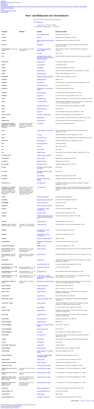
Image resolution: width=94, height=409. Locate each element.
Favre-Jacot (44, 365)
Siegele (42, 339)
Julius (38, 44)
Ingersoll (39, 324)
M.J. (38, 49)
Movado (44, 92)
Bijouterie (47, 241)
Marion (38, 288)
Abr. (42, 196)
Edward (39, 298)
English (6, 12)
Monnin (43, 391)
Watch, (43, 277)
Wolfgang (39, 73)
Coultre (38, 217)
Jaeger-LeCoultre (47, 76)
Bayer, (38, 34)
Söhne (45, 56)
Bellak (41, 44)
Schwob (51, 130)
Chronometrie (40, 356)
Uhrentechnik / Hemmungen (7, 8)
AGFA (49, 56)
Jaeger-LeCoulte (47, 199)
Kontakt (2, 12)
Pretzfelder (42, 34)
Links (15, 10)
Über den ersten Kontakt (26, 6)
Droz (43, 82)
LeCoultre (39, 208)
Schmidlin (42, 307)
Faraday (45, 114)
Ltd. (46, 108)
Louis (47, 130)
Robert (44, 161)
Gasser (40, 70)
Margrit (38, 40)
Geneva (39, 130)
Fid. (49, 178)
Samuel (41, 281)
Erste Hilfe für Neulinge (14, 6)
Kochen (16, 406)
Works (49, 114)
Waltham (39, 79)
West (38, 67)
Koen (43, 394)
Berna (38, 120)
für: (44, 281)
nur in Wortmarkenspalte (45, 26)
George (38, 155)
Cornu (38, 95)
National (52, 277)
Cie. (44, 70)
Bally (42, 345)
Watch (42, 79)
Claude (38, 359)
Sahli (44, 152)
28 (92, 400)
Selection (39, 277)
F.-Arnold (39, 82)
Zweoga (39, 149)
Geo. (38, 183)
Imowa (38, 111)
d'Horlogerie (49, 215)
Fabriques (39, 92)
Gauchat (39, 180)
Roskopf (43, 50)
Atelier (41, 241)
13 (89, 400)
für (44, 241)
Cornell (38, 291)
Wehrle (41, 56)
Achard (42, 155)
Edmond (39, 161)
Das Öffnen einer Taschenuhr (66, 6)
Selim (38, 281)
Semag (38, 178)
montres (39, 50)
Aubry (38, 64)
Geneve (44, 245)
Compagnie (48, 155)
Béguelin (43, 348)
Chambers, (46, 298)
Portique (41, 342)
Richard (39, 196)
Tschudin (43, 40)
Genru (38, 53)
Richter (42, 260)
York (41, 164)
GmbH (45, 356)
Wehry (41, 183)
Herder (44, 196)
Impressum (3, 406)
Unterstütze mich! (10, 406)
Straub (39, 134)
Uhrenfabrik (40, 58)
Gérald (38, 61)
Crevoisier (43, 362)
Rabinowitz (43, 140)
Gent (38, 114)
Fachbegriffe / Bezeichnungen (80, 6)
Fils (38, 89)
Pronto (38, 88)
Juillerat (45, 205)
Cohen (47, 281)
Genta (41, 61)
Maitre (50, 88)
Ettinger (42, 329)
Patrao (38, 143)
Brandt (42, 351)
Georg (38, 158)
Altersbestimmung (5, 6)
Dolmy (46, 264)
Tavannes (39, 212)
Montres (39, 388)
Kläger (43, 57)
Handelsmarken (4, 3)
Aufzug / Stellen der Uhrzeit (38, 6)
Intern (19, 406)
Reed (43, 295)
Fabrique (43, 215)
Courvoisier (39, 98)
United (38, 285)
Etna (38, 137)
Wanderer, (41, 49)
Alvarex (39, 205)
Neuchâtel (39, 105)
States (41, 285)
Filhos (45, 143)
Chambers (43, 303)
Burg (43, 158)
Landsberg (40, 123)
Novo (41, 143)
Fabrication (47, 49)
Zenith (48, 365)
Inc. (45, 248)
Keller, (38, 329)
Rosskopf (39, 117)
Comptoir (47, 277)
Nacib (41, 332)
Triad (38, 37)
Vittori (38, 264)
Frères (41, 64)
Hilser (47, 57)
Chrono (39, 242)
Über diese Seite (9, 10)
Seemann (44, 73)
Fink (47, 329)
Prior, (42, 298)
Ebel (38, 85)
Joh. (38, 56)
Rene (38, 307)
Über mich (3, 10)
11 (86, 400)
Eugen (38, 339)
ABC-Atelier (40, 355)
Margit (47, 40)
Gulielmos (39, 394)
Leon (47, 88)
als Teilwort (56, 26)
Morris (38, 140)
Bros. (39, 326)
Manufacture (40, 76)
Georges (39, 152)
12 (88, 400)
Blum (43, 85)
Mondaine (39, 108)
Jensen (42, 248)
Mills (48, 34)
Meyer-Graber (41, 275)
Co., (45, 88)
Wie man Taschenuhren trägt (52, 6)
